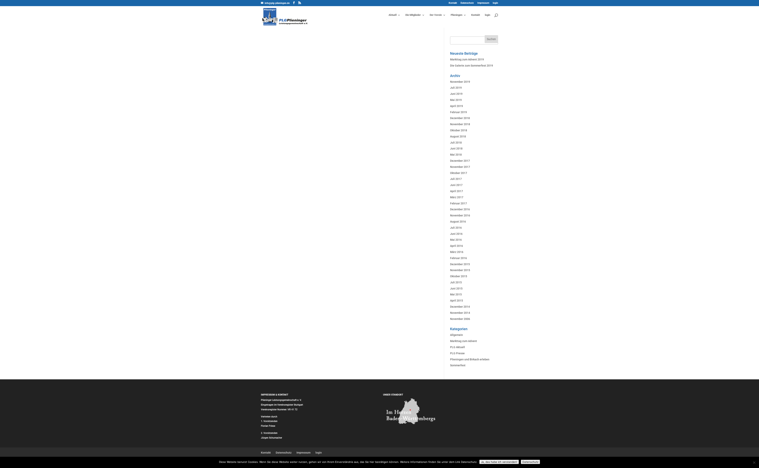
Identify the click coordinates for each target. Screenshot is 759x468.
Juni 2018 (456, 148)
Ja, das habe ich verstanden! (499, 461)
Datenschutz (467, 3)
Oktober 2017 (458, 173)
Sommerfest (457, 365)
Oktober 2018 (458, 130)
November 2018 (460, 124)
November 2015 (460, 270)
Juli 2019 (456, 87)
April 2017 (456, 191)
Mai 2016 (456, 239)
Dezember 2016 (460, 209)
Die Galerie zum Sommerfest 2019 (471, 65)
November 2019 (460, 81)
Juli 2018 (456, 142)
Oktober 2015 (458, 276)
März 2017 (456, 197)
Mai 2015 (456, 294)
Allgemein (456, 334)
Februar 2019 (458, 112)
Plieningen (456, 15)
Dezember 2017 (460, 160)
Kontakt (453, 3)
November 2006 (460, 318)
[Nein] (754, 462)
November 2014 (460, 312)
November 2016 (460, 215)
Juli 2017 (456, 178)
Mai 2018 (456, 154)
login (495, 3)
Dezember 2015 (460, 264)
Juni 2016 (456, 233)
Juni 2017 (456, 185)
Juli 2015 (456, 282)
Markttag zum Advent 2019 (467, 59)
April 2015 (456, 300)
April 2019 (456, 106)
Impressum (483, 3)
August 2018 (458, 136)
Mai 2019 (456, 99)
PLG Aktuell (457, 347)
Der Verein (436, 15)
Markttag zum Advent (463, 341)
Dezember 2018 (460, 118)
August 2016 (458, 221)
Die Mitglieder (413, 15)
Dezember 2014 (460, 306)
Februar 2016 (458, 258)
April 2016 (456, 245)
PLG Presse (457, 353)
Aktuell (392, 15)
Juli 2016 (456, 227)
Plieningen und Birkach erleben (469, 359)
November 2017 (460, 166)
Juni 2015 (456, 288)
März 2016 (456, 252)
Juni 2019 (456, 93)
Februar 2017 (458, 203)
